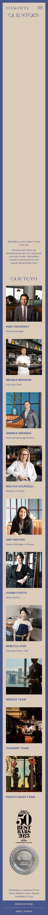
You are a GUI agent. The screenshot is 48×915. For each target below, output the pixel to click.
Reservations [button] (24, 904)
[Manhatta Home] (17, 8)
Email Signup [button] (24, 911)
